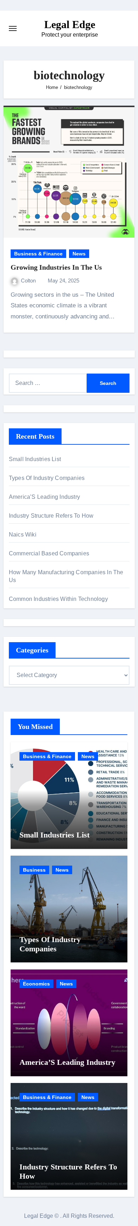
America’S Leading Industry (44, 497)
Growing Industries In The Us (56, 267)
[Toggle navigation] (12, 28)
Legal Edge (69, 24)
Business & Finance (38, 254)
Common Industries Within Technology (58, 599)
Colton (29, 281)
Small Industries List (35, 459)
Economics (36, 984)
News (79, 254)
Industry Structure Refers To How (51, 516)
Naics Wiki (22, 535)
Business (34, 870)
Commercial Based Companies (49, 553)
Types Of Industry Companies (47, 478)
